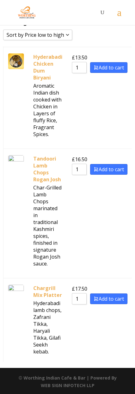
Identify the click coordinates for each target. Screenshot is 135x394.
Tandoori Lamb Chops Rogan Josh (47, 169)
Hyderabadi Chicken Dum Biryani (47, 67)
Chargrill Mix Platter (47, 291)
